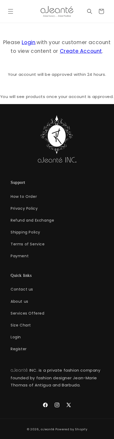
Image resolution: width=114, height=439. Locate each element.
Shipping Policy (25, 232)
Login (28, 42)
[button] (10, 11)
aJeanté (47, 429)
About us (19, 301)
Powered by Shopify (71, 429)
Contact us (22, 289)
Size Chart (21, 325)
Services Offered (28, 313)
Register (19, 349)
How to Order (24, 196)
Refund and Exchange (32, 220)
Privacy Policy (24, 208)
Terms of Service (28, 244)
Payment (20, 256)
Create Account (81, 51)
